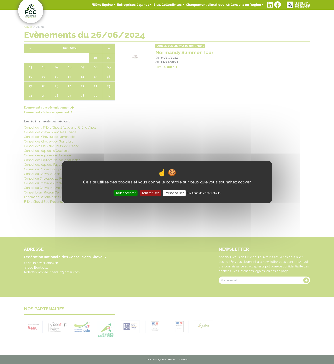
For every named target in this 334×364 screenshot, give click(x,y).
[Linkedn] (270, 4)
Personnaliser (174, 193)
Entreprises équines (133, 5)
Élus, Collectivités (167, 5)
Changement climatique (205, 5)
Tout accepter (125, 193)
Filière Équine (102, 5)
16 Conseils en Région (243, 5)
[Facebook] (277, 4)
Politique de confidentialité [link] (204, 193)
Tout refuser (150, 193)
